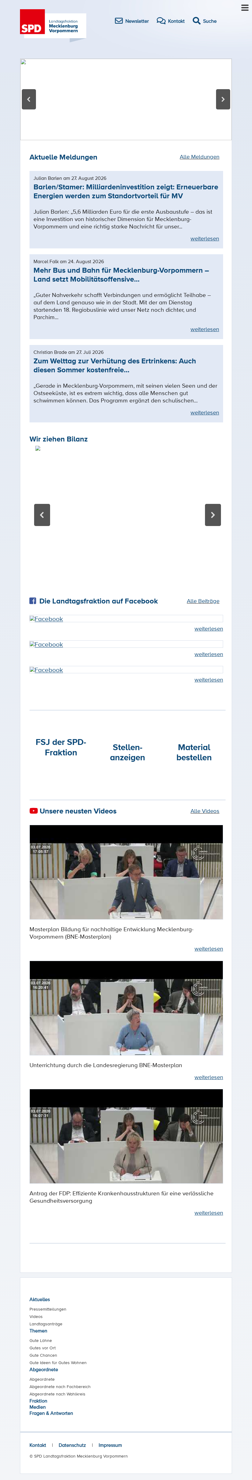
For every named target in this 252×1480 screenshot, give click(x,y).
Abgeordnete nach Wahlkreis (57, 1394)
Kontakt (38, 1445)
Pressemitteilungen (48, 1309)
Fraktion (38, 1400)
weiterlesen (205, 238)
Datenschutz (72, 1445)
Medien (38, 1406)
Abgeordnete (44, 1369)
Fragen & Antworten (51, 1413)
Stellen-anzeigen (127, 752)
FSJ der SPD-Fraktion (61, 747)
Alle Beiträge (203, 600)
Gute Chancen (43, 1355)
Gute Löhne (41, 1340)
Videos (36, 1316)
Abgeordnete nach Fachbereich (60, 1386)
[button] (126, 99)
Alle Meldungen (199, 156)
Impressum (110, 1445)
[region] (126, 99)
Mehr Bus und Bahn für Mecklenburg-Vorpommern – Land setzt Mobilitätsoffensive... (121, 274)
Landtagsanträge (46, 1324)
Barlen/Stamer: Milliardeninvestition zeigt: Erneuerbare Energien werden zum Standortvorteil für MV (125, 191)
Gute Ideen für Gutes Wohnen (58, 1362)
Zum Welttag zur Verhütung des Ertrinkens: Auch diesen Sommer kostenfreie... (114, 365)
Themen (38, 1330)
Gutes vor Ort (43, 1348)
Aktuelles (40, 1299)
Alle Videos (205, 810)
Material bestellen (194, 752)
